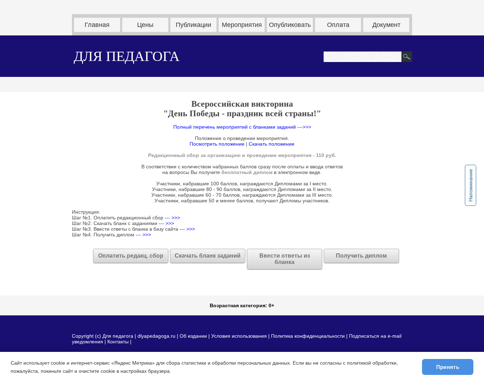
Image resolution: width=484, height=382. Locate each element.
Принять (447, 367)
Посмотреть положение (217, 144)
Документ (386, 24)
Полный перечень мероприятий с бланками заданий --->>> (242, 127)
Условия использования (239, 336)
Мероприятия (242, 24)
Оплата (338, 24)
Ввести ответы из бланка (284, 259)
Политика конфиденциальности (308, 336)
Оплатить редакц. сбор (130, 256)
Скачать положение (271, 144)
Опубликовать (290, 24)
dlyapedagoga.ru (157, 336)
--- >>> (171, 217)
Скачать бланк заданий (208, 256)
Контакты (118, 341)
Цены (145, 24)
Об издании (193, 336)
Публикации (193, 24)
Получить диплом (361, 256)
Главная (97, 24)
